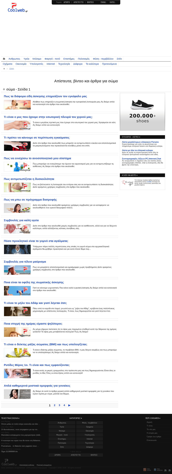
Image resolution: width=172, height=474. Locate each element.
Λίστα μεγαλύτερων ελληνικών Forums (140, 142)
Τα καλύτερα (92, 64)
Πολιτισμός (84, 58)
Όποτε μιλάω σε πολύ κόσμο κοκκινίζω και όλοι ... (20, 424)
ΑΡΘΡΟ (67, 2)
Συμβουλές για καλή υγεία (21, 220)
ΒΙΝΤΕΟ (94, 455)
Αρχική (149, 422)
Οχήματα (7, 64)
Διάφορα (77, 64)
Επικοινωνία (152, 440)
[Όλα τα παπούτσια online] (142, 130)
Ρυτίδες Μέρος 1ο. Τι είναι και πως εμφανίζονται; (37, 365)
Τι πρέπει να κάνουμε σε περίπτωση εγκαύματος (36, 137)
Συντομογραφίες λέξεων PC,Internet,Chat (141, 159)
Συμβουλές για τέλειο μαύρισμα (25, 261)
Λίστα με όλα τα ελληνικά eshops (137, 150)
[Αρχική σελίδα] (18, 13)
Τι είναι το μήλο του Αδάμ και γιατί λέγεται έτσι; (35, 303)
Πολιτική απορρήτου (44, 465)
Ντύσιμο (37, 58)
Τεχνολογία (64, 64)
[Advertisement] (86, 36)
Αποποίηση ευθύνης (26, 465)
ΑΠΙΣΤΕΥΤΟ (78, 2)
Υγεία (26, 58)
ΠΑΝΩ (103, 2)
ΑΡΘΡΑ (58, 455)
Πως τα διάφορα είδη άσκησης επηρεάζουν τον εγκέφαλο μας (45, 96)
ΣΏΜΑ (11, 69)
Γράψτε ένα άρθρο (154, 437)
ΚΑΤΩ (112, 2)
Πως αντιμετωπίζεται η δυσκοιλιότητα (29, 179)
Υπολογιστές (36, 64)
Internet (51, 64)
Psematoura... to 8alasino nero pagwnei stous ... (20, 446)
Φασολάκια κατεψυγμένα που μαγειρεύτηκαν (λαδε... (21, 435)
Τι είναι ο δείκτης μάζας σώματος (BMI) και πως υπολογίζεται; (45, 344)
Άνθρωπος (14, 58)
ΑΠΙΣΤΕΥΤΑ (76, 455)
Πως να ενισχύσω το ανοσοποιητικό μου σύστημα (37, 158)
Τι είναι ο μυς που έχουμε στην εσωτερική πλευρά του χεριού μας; (48, 117)
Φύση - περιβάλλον (103, 58)
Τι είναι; (150, 426)
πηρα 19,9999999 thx (9, 452)
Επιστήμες (69, 58)
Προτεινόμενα (109, 64)
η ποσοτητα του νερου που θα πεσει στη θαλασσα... (21, 441)
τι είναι (149, 181)
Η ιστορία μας (152, 433)
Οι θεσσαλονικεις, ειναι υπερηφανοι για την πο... (20, 429)
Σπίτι (119, 58)
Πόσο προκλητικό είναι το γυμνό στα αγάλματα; (36, 241)
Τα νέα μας (151, 429)
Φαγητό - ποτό (52, 58)
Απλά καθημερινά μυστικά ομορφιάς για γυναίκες (37, 385)
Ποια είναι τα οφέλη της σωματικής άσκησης (34, 282)
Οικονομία (21, 64)
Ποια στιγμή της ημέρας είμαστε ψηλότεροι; (33, 323)
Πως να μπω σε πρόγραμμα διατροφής (30, 199)
